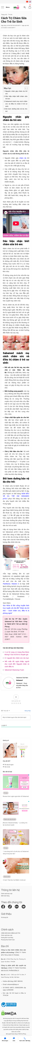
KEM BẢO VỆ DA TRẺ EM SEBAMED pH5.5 (16, 496)
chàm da (22, 158)
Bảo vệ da (7, 767)
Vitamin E (15, 584)
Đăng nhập (27, 710)
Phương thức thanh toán (8, 939)
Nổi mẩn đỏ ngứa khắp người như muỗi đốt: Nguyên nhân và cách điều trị (17, 664)
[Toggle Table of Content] (25, 88)
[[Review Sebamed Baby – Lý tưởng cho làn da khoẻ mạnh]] (16, 816)
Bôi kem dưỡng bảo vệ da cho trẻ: (16, 110)
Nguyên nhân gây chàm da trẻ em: (16, 92)
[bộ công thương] (9, 1006)
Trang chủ (4, 14)
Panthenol (6, 584)
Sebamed (19, 680)
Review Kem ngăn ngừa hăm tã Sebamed (16, 796)
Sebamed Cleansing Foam (14, 670)
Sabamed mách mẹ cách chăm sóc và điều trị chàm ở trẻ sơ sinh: (16, 103)
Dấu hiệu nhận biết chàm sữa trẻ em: (16, 97)
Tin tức (10, 14)
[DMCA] (9, 1015)
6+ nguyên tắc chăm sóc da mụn (17, 658)
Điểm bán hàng (5, 895)
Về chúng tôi (4, 917)
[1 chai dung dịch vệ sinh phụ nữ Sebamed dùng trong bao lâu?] (16, 844)
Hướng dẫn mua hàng (7, 937)
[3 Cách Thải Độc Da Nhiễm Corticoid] (16, 873)
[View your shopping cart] (30, 7)
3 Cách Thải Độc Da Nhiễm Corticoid (14, 880)
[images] (15, 757)
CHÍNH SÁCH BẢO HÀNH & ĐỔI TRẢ (10, 933)
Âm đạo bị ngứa (9, 764)
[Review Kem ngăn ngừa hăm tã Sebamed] (16, 789)
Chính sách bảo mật (6, 893)
